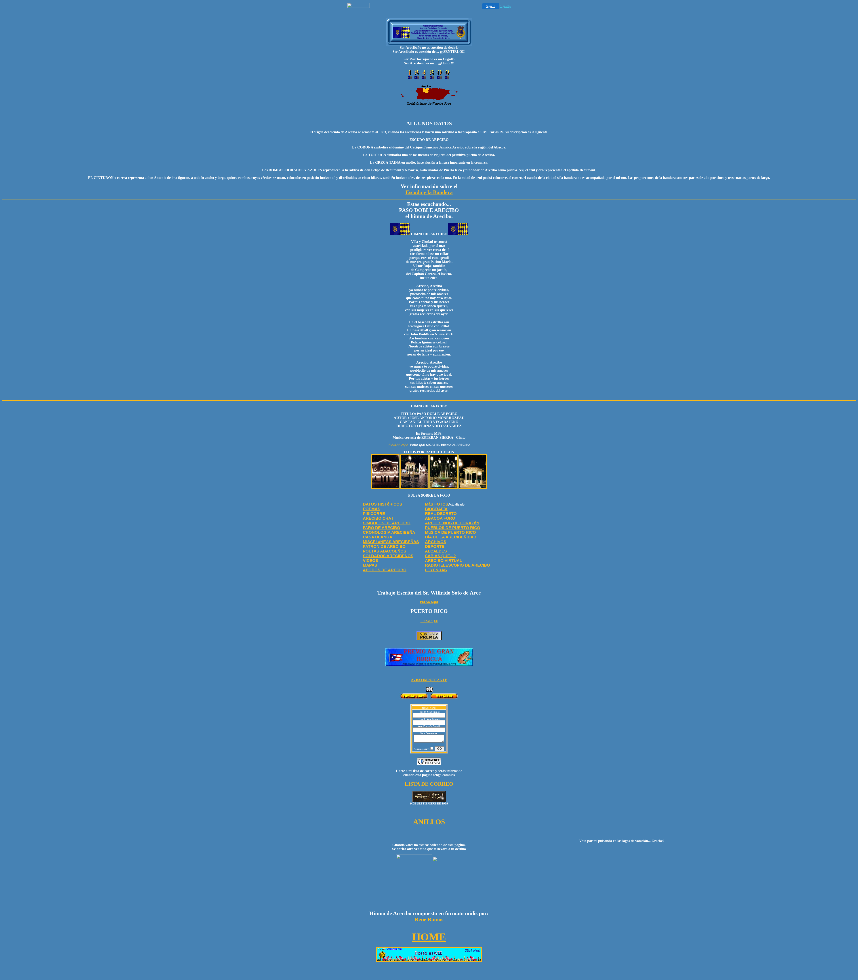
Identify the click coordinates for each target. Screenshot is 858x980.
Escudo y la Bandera (429, 192)
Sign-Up (505, 6)
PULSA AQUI (429, 602)
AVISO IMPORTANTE (429, 680)
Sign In (490, 6)
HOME (429, 937)
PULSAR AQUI (398, 445)
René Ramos (429, 919)
